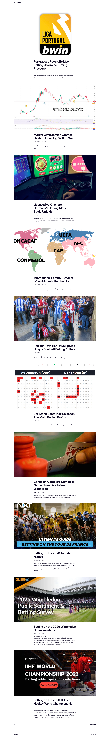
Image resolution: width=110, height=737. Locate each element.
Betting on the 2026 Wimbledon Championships (55, 628)
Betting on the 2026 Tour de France (52, 554)
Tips (43, 492)
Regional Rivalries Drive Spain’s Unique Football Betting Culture (54, 347)
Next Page (93, 724)
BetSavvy (17, 2)
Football (44, 141)
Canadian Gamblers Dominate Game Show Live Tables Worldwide (54, 485)
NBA (43, 72)
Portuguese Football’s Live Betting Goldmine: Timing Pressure (51, 65)
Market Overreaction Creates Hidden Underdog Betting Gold (54, 136)
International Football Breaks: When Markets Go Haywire (53, 279)
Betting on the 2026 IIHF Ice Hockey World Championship (53, 701)
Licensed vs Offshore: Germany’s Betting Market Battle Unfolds (51, 208)
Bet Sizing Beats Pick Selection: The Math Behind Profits (54, 415)
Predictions (44, 215)
